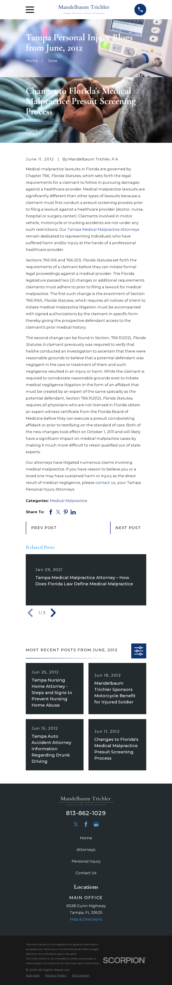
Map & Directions (86, 919)
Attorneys (86, 849)
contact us (105, 482)
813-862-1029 (86, 813)
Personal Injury (86, 861)
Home (86, 838)
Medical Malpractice (68, 500)
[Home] (84, 9)
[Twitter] (75, 824)
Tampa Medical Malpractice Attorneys (103, 229)
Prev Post (44, 528)
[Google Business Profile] (96, 824)
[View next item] (53, 612)
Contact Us (86, 873)
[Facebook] (85, 824)
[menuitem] (33, 975)
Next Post (128, 528)
